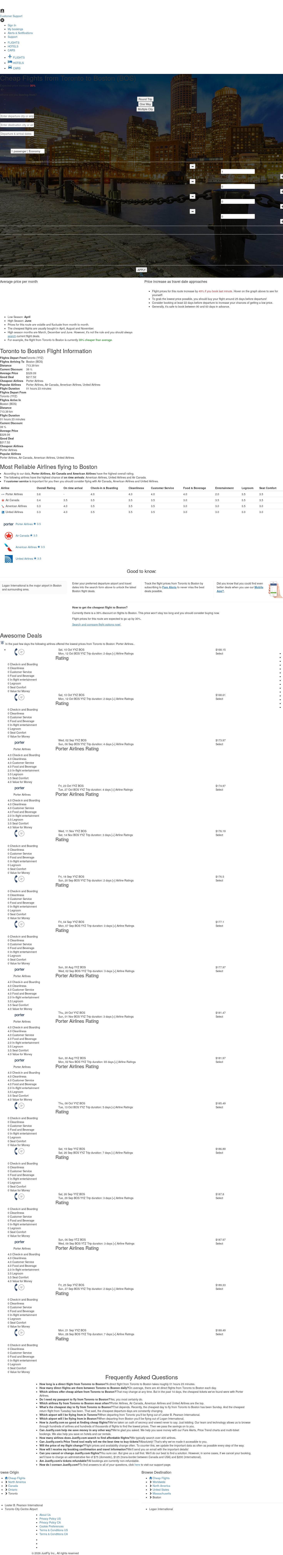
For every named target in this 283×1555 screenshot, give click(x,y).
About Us (45, 1515)
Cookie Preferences (51, 1526)
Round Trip (145, 99)
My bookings (15, 29)
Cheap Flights (16, 1478)
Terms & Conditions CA (53, 1534)
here (137, 1464)
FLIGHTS (13, 42)
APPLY (141, 270)
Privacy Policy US (50, 1518)
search (12, 336)
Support (12, 37)
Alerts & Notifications (20, 33)
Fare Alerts (169, 587)
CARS (11, 50)
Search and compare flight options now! (96, 624)
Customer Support (11, 16)
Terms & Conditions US (53, 1530)
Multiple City (145, 109)
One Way (145, 104)
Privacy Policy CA (50, 1522)
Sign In (12, 25)
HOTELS (13, 46)
